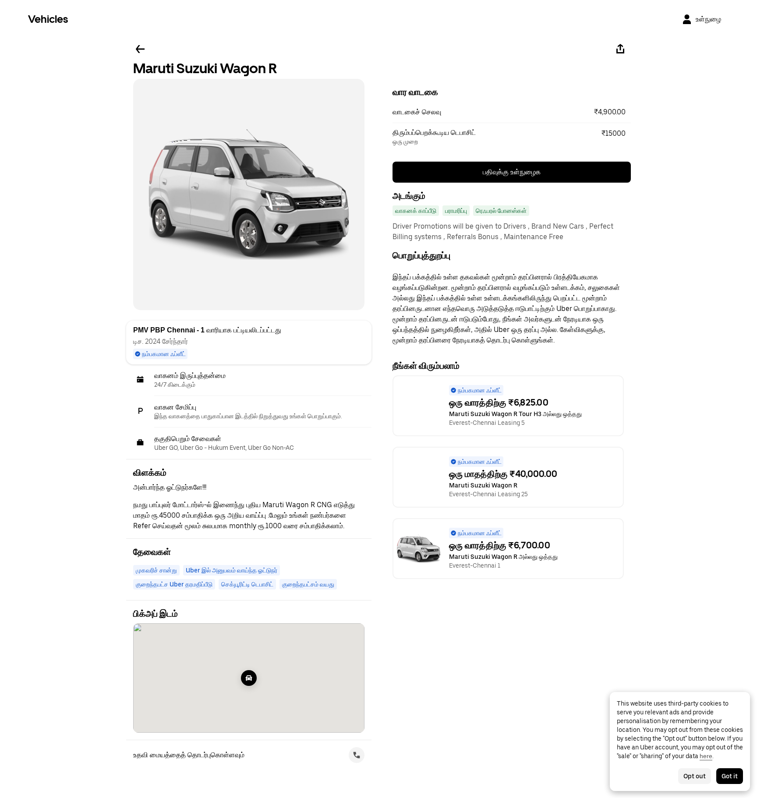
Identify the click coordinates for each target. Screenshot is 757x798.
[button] (512, 112)
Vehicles (48, 19)
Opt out (694, 776)
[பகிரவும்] (620, 49)
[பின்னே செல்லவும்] (140, 49)
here (706, 755)
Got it (730, 776)
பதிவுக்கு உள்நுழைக (512, 172)
